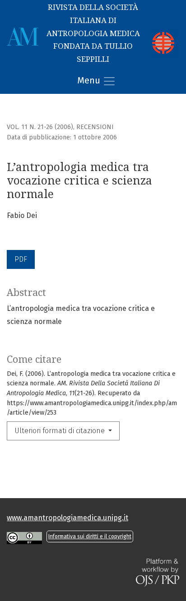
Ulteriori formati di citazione (60, 430)
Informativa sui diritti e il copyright (89, 536)
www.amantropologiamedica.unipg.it (67, 517)
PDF (20, 259)
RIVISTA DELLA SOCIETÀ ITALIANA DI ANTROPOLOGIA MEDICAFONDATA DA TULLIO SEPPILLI (93, 33)
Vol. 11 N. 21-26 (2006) (40, 127)
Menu (89, 80)
